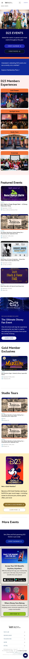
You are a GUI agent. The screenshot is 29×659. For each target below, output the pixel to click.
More (5, 642)
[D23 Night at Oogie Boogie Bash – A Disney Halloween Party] (14, 193)
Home (2, 6)
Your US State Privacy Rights (7, 650)
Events (6, 6)
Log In (26, 2)
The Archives (7, 639)
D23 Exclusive (8, 635)
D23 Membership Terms (8, 649)
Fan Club (6, 632)
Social (6, 645)
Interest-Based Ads (10, 652)
